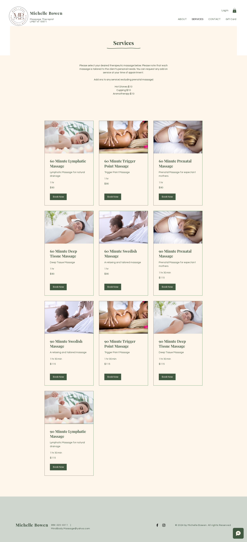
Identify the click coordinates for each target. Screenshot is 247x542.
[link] (69, 164)
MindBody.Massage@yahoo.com (70, 528)
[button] (234, 10)
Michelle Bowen (46, 13)
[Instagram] (164, 525)
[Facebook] (157, 525)
